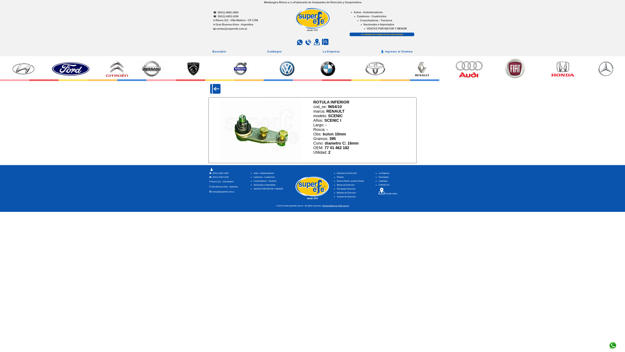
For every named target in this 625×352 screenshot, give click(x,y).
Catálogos (274, 51)
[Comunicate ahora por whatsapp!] (613, 349)
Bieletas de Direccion (346, 193)
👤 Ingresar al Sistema (397, 51)
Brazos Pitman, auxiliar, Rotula (350, 181)
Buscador (219, 51)
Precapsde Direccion (346, 189)
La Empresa (331, 51)
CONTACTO (384, 185)
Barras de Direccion (345, 185)
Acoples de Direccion (346, 197)
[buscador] (325, 44)
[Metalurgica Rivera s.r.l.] (312, 30)
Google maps (391, 193)
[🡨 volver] (215, 89)
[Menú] (211, 171)
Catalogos (383, 181)
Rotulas (340, 177)
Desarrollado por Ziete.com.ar (336, 206)
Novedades (384, 177)
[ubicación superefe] (316, 44)
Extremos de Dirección (347, 173)
